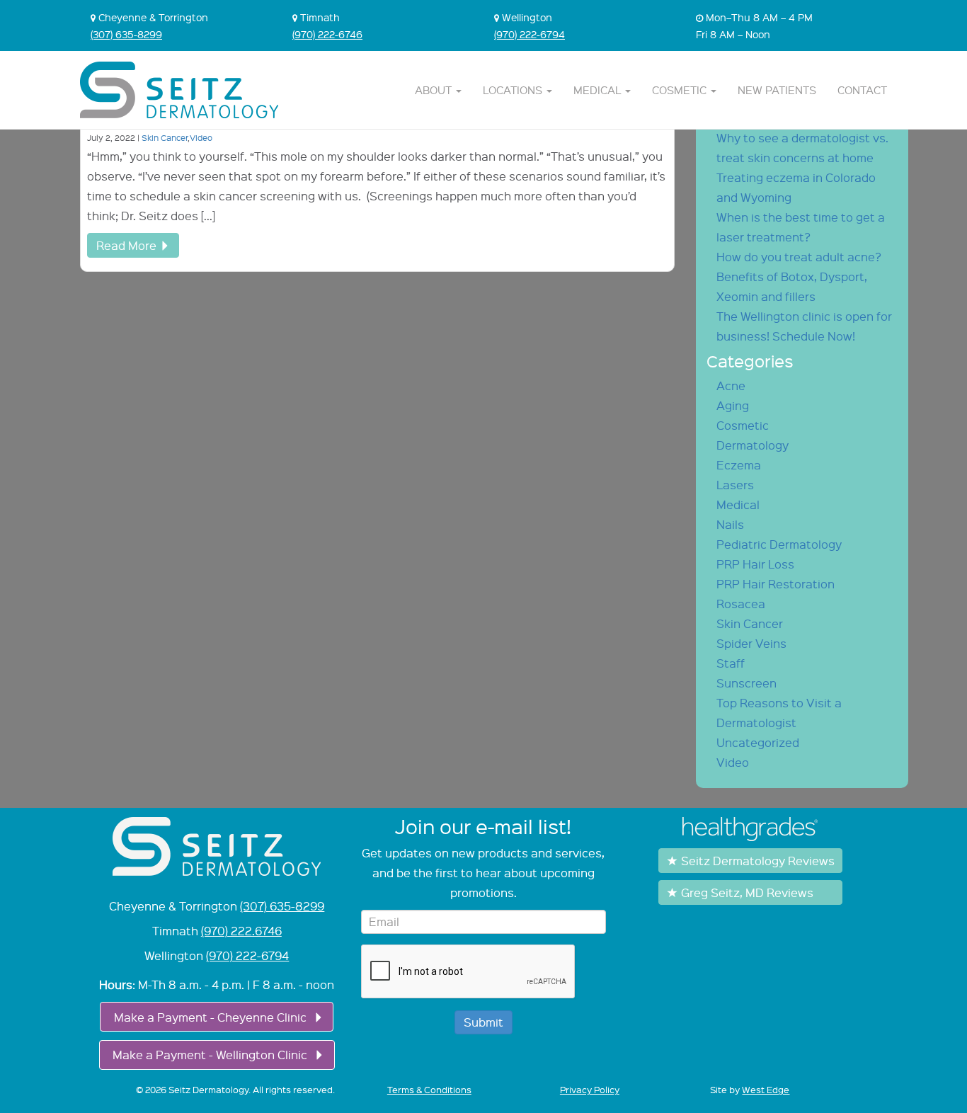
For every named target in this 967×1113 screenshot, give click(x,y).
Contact (862, 90)
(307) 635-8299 (126, 34)
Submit (483, 1022)
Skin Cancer (165, 137)
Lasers (735, 484)
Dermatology (752, 445)
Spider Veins (751, 643)
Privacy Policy (589, 1089)
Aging (732, 405)
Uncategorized (757, 742)
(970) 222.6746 (241, 930)
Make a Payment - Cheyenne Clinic (210, 1017)
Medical (598, 90)
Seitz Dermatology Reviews (758, 860)
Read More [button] (126, 245)
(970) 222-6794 (529, 34)
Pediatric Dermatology (779, 544)
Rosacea (740, 603)
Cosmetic (680, 90)
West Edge (765, 1089)
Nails (730, 524)
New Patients (777, 90)
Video (201, 137)
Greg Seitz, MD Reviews (747, 892)
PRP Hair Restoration (775, 583)
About (434, 90)
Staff (730, 663)
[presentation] (468, 972)
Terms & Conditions (429, 1089)
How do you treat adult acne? (798, 256)
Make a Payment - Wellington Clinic (210, 1054)
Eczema (738, 464)
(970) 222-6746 (327, 34)
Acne (730, 385)
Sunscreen (746, 682)
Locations (514, 90)
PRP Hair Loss (755, 563)
